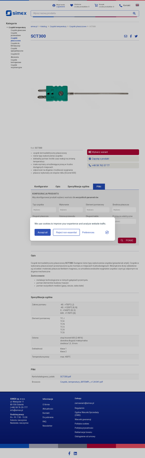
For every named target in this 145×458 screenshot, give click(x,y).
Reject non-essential (66, 232)
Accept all (43, 232)
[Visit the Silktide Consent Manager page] (107, 232)
